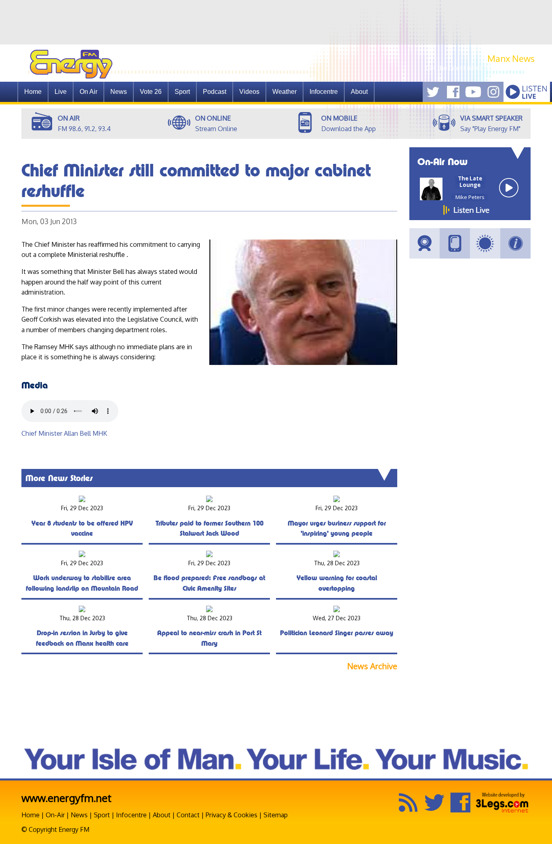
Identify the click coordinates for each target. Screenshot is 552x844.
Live (61, 91)
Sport (182, 91)
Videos (249, 91)
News (118, 91)
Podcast (214, 91)
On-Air (55, 815)
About (162, 815)
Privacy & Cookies (231, 815)
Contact (188, 815)
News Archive (372, 666)
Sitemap (275, 815)
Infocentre (131, 815)
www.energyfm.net (66, 797)
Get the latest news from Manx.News (480, 68)
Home (33, 91)
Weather (284, 91)
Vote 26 (151, 91)
